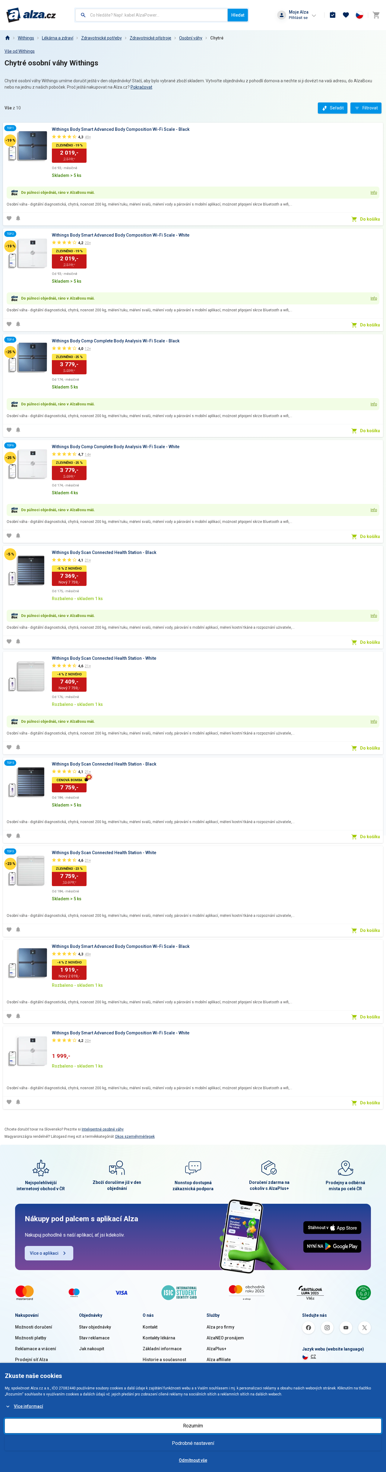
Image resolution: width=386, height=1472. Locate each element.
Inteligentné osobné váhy (103, 1129)
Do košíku (370, 219)
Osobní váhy (190, 38)
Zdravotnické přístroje (150, 38)
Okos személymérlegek (135, 1136)
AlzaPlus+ (216, 1348)
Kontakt (150, 1327)
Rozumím (193, 1426)
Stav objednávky (95, 1327)
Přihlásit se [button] (298, 17)
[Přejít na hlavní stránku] (31, 15)
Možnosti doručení (33, 1327)
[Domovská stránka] (7, 38)
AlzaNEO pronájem (225, 1337)
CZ (313, 1356)
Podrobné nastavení (193, 1443)
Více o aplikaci (44, 1253)
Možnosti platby (30, 1337)
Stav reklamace (94, 1337)
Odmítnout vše (193, 1460)
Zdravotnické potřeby (101, 38)
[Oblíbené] (346, 15)
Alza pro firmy (220, 1327)
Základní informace (162, 1348)
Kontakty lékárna (159, 1337)
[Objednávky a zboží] (332, 15)
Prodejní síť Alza (31, 1359)
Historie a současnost (164, 1359)
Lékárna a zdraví (57, 38)
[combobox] (151, 15)
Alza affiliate (219, 1359)
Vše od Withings (20, 51)
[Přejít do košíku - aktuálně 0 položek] (376, 15)
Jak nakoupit (91, 1348)
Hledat (237, 15)
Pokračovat (141, 87)
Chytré (216, 38)
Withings (26, 38)
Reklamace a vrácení (35, 1348)
